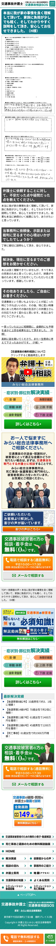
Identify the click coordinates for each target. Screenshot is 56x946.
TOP (3, 589)
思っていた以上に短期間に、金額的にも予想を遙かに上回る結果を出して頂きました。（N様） (27, 330)
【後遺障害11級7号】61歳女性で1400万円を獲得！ (28, 718)
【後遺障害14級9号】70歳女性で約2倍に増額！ (28, 711)
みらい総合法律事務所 (31, 910)
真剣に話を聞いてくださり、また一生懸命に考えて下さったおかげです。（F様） (27, 340)
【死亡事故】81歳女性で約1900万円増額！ (27, 734)
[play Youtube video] (28, 372)
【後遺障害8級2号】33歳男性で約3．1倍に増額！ (28, 703)
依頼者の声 (13, 589)
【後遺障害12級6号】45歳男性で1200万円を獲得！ (28, 726)
